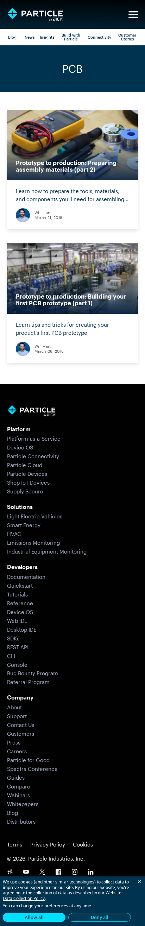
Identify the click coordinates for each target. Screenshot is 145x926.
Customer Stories (127, 37)
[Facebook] (58, 872)
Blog (12, 37)
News (29, 37)
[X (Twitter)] (42, 872)
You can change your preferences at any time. (47, 906)
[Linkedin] (91, 872)
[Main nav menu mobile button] (133, 14)
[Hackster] (10, 872)
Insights (47, 37)
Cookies (83, 844)
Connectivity (99, 37)
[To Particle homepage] (35, 14)
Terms (14, 844)
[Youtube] (26, 872)
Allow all (34, 917)
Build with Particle (71, 37)
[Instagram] (74, 872)
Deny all (99, 917)
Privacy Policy (47, 844)
